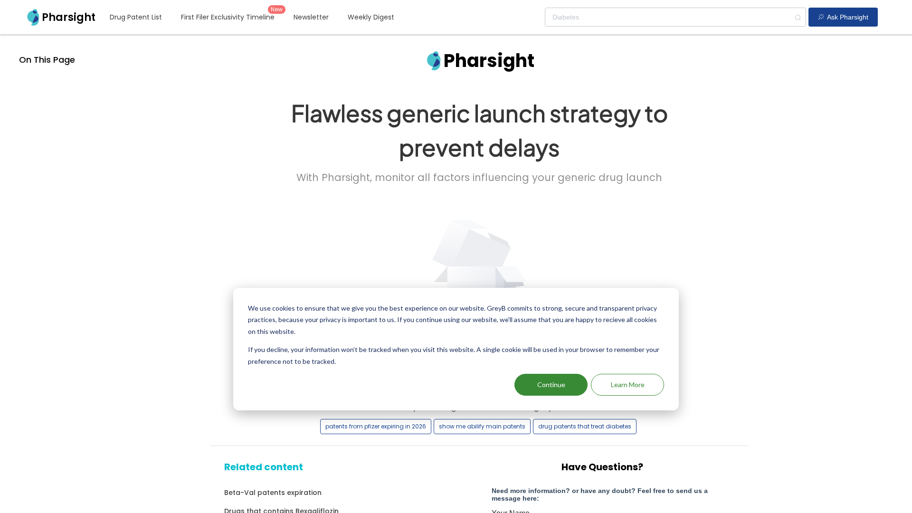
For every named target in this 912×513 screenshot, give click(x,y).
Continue (551, 384)
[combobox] (675, 17)
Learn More (628, 384)
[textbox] (675, 17)
